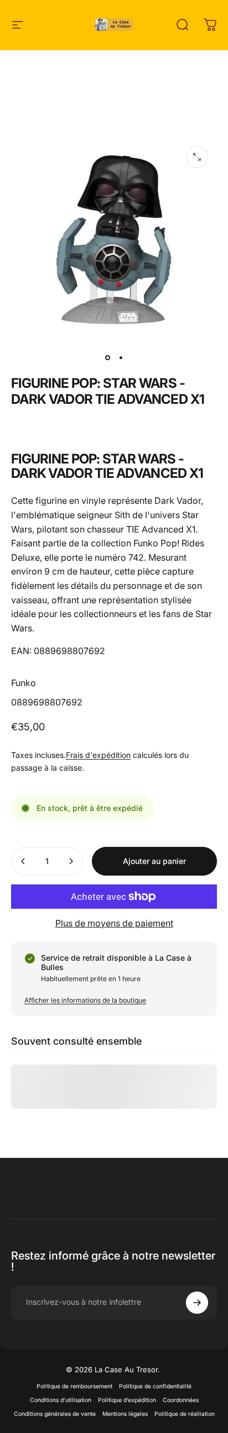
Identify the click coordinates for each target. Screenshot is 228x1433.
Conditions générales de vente (55, 1414)
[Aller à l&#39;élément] (107, 358)
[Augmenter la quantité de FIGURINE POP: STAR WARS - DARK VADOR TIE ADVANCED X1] (70, 861)
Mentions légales (125, 1414)
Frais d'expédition (98, 755)
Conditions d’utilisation (60, 1400)
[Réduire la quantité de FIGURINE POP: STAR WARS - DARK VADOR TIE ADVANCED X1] (23, 861)
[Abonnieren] (197, 1303)
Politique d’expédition (127, 1400)
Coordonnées (181, 1400)
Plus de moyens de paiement (114, 923)
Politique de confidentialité (155, 1386)
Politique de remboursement (74, 1386)
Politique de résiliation (184, 1414)
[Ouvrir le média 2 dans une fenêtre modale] (197, 157)
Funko (23, 682)
